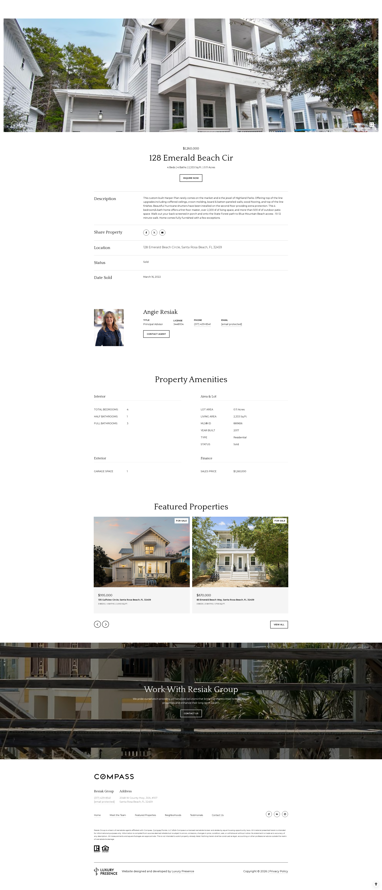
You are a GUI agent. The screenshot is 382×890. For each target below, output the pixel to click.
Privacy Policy (278, 871)
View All (279, 624)
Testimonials (196, 815)
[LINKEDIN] (277, 814)
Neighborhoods (173, 815)
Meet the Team (118, 815)
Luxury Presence (183, 871)
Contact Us (218, 815)
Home (97, 815)
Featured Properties (145, 815)
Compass (157, 830)
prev (14, 124)
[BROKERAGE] (285, 814)
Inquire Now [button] (191, 178)
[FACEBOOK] (269, 814)
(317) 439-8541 (202, 324)
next (22, 124)
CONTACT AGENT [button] (156, 334)
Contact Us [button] (191, 713)
